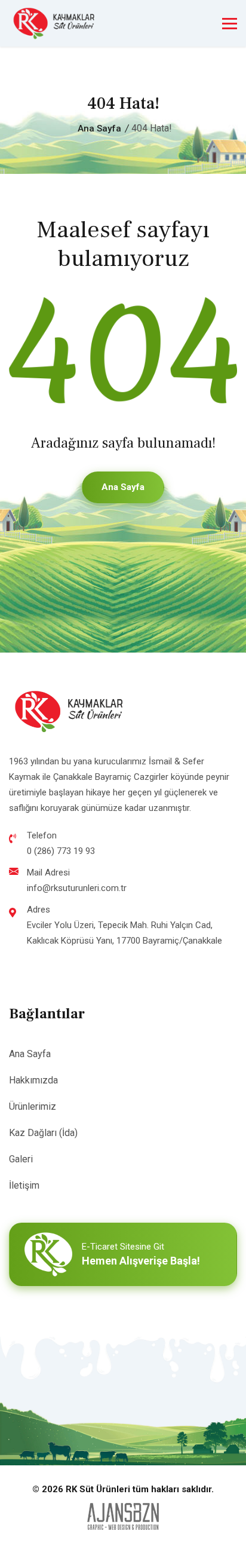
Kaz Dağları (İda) (43, 1132)
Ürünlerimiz (32, 1106)
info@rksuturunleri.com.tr (77, 888)
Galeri (21, 1159)
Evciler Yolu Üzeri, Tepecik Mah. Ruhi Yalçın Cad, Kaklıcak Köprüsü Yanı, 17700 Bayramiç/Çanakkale (124, 933)
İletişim (24, 1185)
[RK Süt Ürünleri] (54, 23)
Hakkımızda (33, 1080)
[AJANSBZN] (123, 1516)
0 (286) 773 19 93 (61, 851)
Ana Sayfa (99, 128)
